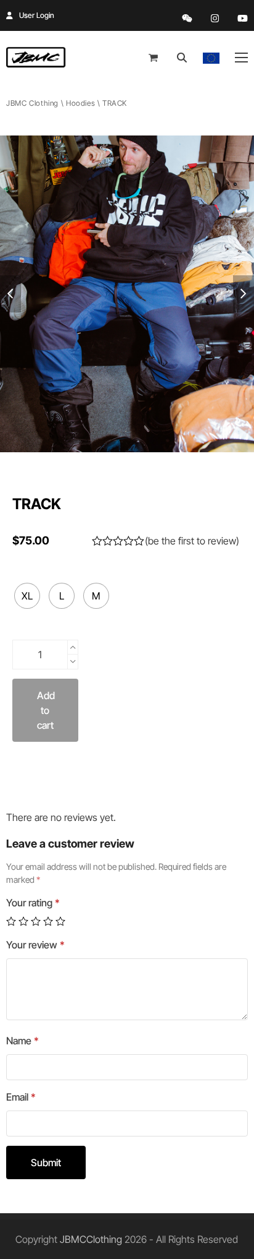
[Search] (182, 57)
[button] (241, 57)
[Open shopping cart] (155, 57)
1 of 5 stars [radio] (11, 921)
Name (22, 1040)
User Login (36, 15)
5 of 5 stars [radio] (60, 921)
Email (21, 1097)
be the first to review (192, 541)
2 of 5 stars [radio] (23, 921)
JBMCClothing (91, 1239)
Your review (35, 945)
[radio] (27, 595)
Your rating (33, 902)
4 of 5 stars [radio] (48, 921)
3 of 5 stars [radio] (36, 921)
